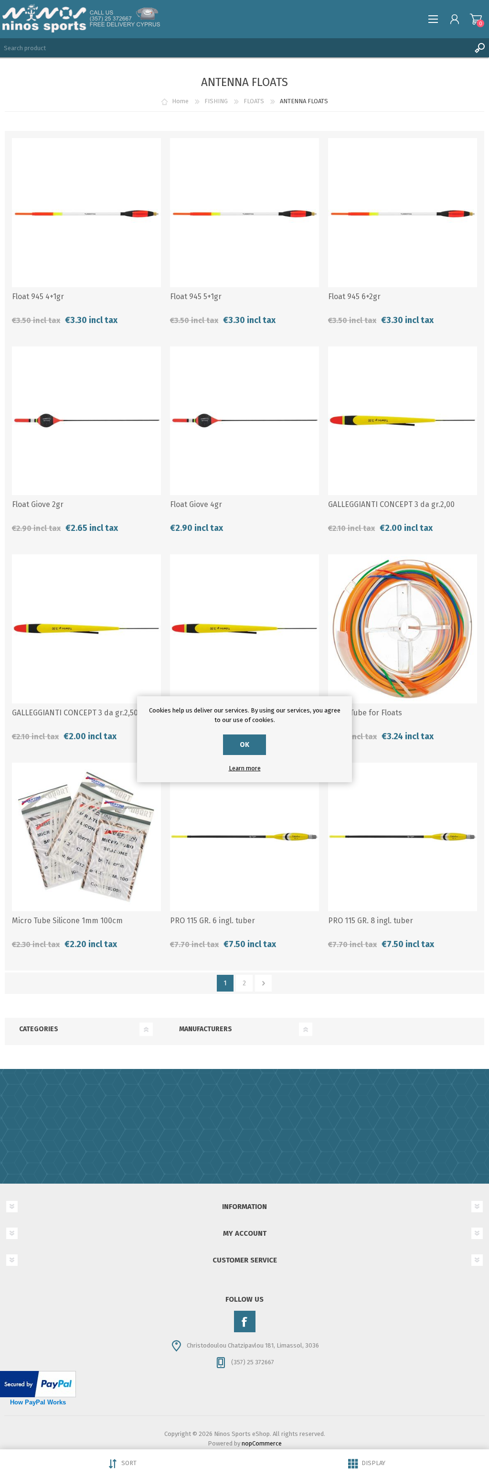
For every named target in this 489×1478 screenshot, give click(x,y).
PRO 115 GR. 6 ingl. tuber (212, 920)
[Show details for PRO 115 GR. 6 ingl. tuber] (244, 837)
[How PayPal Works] (38, 1395)
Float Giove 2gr (38, 504)
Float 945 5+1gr (196, 296)
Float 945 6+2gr (354, 296)
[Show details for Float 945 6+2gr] (402, 212)
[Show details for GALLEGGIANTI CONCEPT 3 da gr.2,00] (402, 421)
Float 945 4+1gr (38, 296)
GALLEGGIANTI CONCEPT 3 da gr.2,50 (75, 712)
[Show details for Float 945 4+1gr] (86, 212)
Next (263, 983)
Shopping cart (476, 19)
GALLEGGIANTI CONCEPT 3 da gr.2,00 (391, 504)
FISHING (216, 101)
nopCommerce (262, 1443)
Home (180, 101)
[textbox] (235, 47)
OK (244, 745)
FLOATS (254, 101)
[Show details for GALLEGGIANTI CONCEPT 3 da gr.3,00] (244, 628)
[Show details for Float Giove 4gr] (244, 421)
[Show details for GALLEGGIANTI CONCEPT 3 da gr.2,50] (86, 628)
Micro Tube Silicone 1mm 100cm (67, 920)
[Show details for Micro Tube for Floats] (402, 628)
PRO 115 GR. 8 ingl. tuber (370, 920)
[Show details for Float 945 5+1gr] (244, 212)
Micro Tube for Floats (365, 712)
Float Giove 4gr (196, 504)
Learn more (245, 768)
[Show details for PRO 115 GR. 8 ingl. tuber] (402, 837)
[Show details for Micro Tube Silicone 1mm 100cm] (86, 837)
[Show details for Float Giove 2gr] (86, 421)
